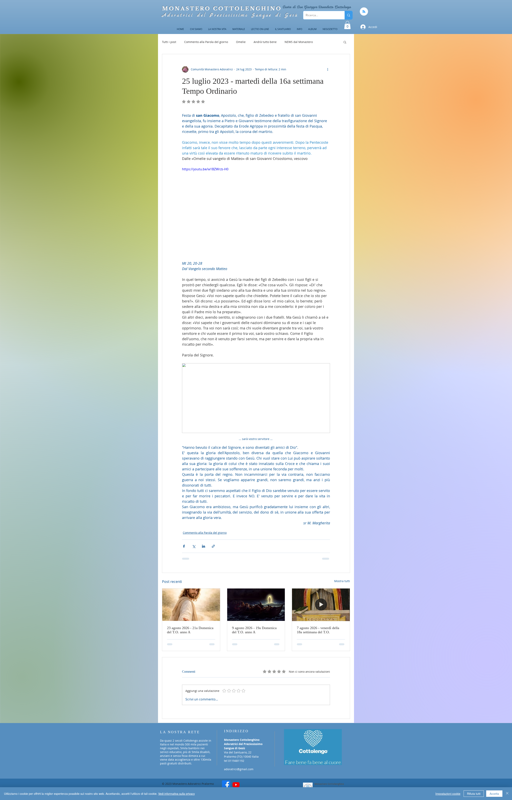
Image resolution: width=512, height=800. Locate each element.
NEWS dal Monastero (299, 42)
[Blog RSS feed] (364, 11)
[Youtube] (236, 779)
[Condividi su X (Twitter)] (194, 546)
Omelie (241, 42)
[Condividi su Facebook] (184, 546)
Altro (324, 42)
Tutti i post (169, 42)
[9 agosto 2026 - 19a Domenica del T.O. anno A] (256, 605)
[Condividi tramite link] (213, 546)
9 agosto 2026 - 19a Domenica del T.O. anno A (254, 630)
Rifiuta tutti (473, 794)
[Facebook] (226, 779)
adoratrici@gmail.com (238, 763)
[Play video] (256, 208)
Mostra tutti (342, 581)
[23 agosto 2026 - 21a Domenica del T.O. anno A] (191, 605)
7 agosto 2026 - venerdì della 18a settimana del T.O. (318, 630)
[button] (347, 25)
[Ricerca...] (348, 15)
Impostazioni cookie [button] (447, 794)
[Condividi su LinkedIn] (203, 546)
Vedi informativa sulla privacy (176, 794)
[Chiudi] (507, 793)
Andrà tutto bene (265, 42)
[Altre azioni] (327, 69)
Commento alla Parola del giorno (206, 42)
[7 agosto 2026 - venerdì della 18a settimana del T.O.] (321, 605)
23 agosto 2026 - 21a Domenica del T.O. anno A (190, 630)
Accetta (494, 794)
